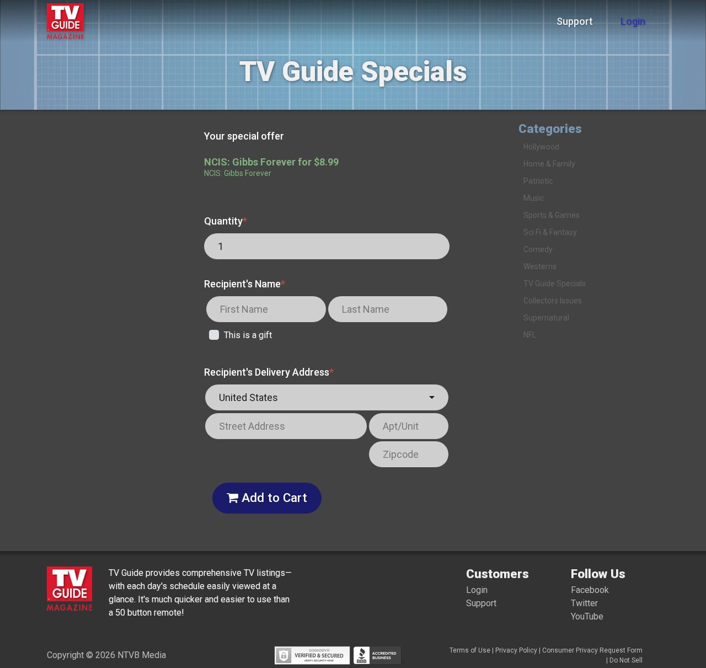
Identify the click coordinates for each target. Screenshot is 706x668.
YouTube (587, 616)
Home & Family (549, 163)
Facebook (590, 590)
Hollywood (541, 146)
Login (633, 21)
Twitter (584, 603)
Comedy (538, 249)
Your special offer (244, 136)
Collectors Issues (552, 300)
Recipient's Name (244, 284)
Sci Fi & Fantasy (550, 232)
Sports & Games (551, 215)
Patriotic (538, 181)
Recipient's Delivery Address (269, 372)
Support (575, 21)
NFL (529, 334)
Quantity (225, 221)
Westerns (540, 266)
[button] (326, 397)
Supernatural (546, 317)
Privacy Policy (516, 650)
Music (533, 198)
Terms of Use (470, 650)
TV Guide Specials (554, 283)
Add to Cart (272, 497)
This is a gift (248, 335)
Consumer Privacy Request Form (592, 650)
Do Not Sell (626, 660)
